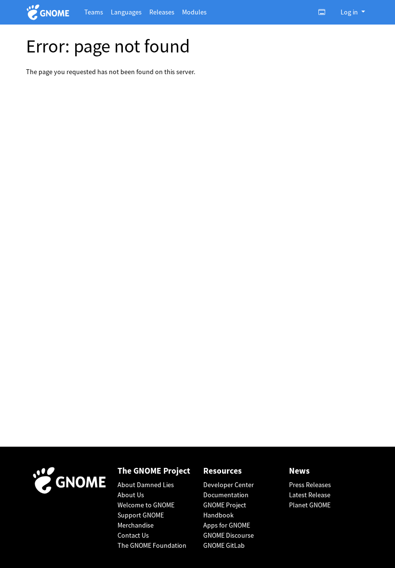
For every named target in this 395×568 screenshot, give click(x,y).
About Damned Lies (146, 484)
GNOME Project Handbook (224, 510)
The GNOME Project (154, 471)
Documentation (226, 495)
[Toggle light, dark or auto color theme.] (324, 12)
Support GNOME (141, 515)
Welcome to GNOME (146, 505)
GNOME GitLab (224, 545)
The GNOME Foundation (152, 545)
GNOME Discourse (228, 535)
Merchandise (136, 525)
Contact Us (133, 535)
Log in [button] (350, 12)
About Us (131, 495)
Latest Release (309, 495)
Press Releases (310, 484)
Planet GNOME (309, 505)
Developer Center (228, 484)
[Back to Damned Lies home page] (49, 12)
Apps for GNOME (226, 525)
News (299, 471)
